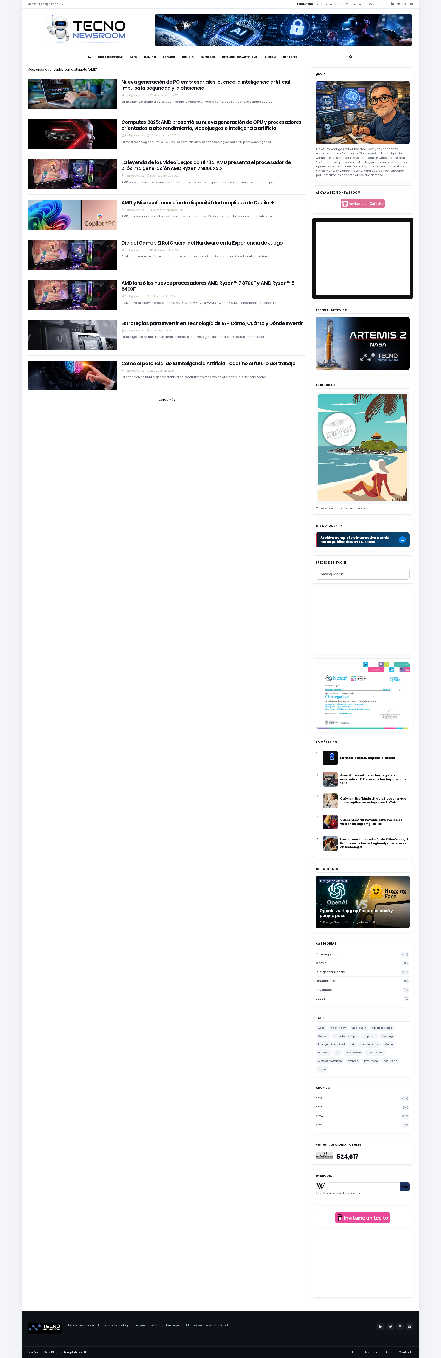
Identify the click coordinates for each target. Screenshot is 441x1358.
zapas (362, 999)
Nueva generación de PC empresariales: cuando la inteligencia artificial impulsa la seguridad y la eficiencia (206, 85)
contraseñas (375, 1052)
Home (355, 1352)
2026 (362, 1098)
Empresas (370, 1036)
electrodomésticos (330, 1061)
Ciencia (374, 4)
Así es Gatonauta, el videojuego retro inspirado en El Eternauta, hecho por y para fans (373, 779)
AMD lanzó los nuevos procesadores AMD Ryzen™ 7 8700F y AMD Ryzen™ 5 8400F (208, 286)
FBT (85, 1352)
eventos (353, 1061)
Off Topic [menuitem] (290, 57)
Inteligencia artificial (330, 4)
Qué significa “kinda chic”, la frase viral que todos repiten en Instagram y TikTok (373, 800)
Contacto (406, 1352)
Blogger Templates (65, 1352)
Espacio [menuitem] (169, 57)
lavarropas (371, 1061)
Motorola (323, 1052)
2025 (362, 1107)
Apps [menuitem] (133, 57)
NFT (338, 1052)
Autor (389, 1352)
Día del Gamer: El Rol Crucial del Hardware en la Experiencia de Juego (202, 243)
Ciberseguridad (356, 4)
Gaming (387, 1036)
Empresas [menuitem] (208, 57)
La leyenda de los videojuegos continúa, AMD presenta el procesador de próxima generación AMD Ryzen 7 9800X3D (206, 165)
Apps (321, 1028)
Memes (389, 1044)
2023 (362, 1125)
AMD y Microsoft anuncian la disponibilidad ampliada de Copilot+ (198, 203)
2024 (362, 1116)
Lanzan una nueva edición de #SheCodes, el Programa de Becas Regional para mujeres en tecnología (374, 843)
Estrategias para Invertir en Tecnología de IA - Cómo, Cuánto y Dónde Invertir (212, 323)
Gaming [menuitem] (150, 57)
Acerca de (372, 1352)
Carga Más (167, 399)
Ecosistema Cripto (345, 1036)
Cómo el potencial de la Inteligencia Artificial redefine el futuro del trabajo (208, 364)
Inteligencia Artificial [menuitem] (240, 57)
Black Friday (337, 1028)
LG (352, 1044)
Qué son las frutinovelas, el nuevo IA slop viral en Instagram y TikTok (371, 822)
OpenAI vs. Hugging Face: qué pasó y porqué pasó (356, 913)
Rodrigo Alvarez (134, 95)
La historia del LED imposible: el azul (367, 758)
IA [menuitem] (89, 57)
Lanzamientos (362, 981)
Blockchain (359, 1028)
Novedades (362, 990)
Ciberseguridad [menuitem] (110, 57)
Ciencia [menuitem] (188, 57)
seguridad (390, 1061)
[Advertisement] (362, 620)
